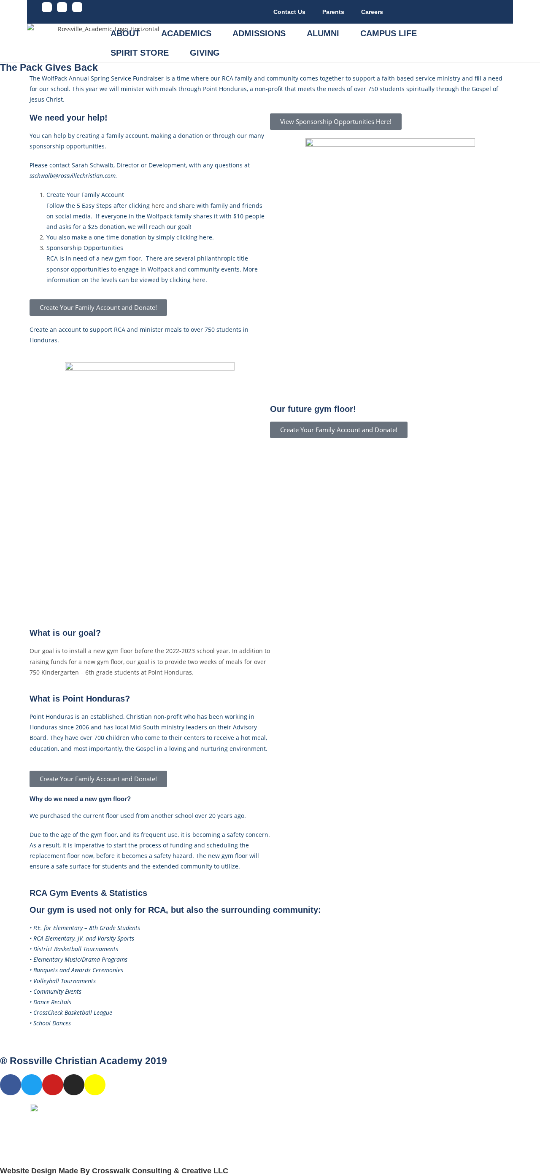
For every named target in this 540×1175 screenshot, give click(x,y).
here (158, 206)
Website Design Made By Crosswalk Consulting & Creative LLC (114, 1171)
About (125, 33)
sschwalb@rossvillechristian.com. (73, 176)
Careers (372, 11)
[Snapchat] (94, 1084)
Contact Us (289, 11)
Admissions (259, 33)
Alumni (323, 33)
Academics (186, 33)
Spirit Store (140, 52)
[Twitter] (31, 1084)
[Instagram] (77, 7)
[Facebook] (47, 7)
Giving (205, 52)
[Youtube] (62, 7)
